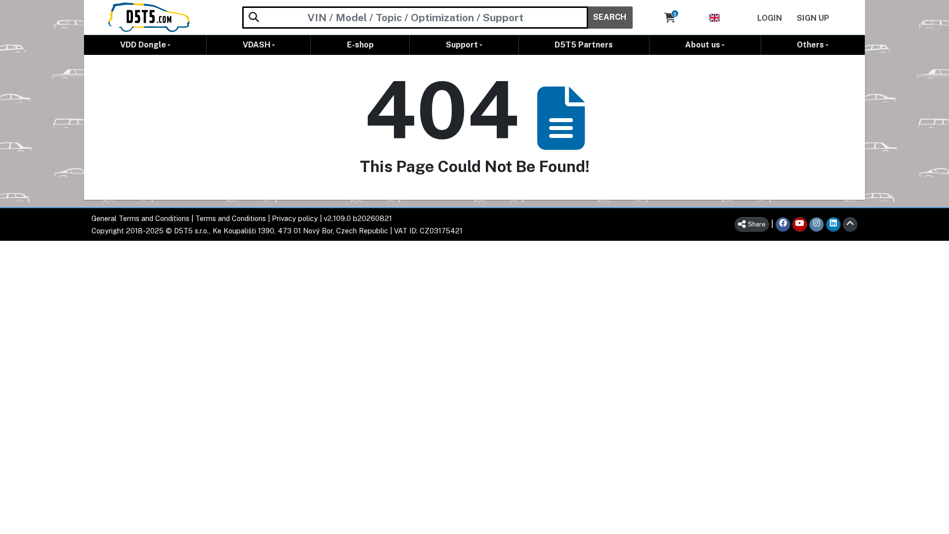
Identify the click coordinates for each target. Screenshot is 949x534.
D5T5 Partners (584, 44)
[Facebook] (783, 224)
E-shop (360, 44)
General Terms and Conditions (140, 218)
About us (702, 44)
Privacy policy (295, 218)
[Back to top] (850, 224)
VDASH (256, 44)
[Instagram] (816, 224)
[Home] (149, 17)
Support (462, 44)
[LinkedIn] (833, 224)
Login (769, 18)
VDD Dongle (143, 44)
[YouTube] (799, 224)
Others (810, 44)
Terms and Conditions (230, 218)
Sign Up (813, 18)
